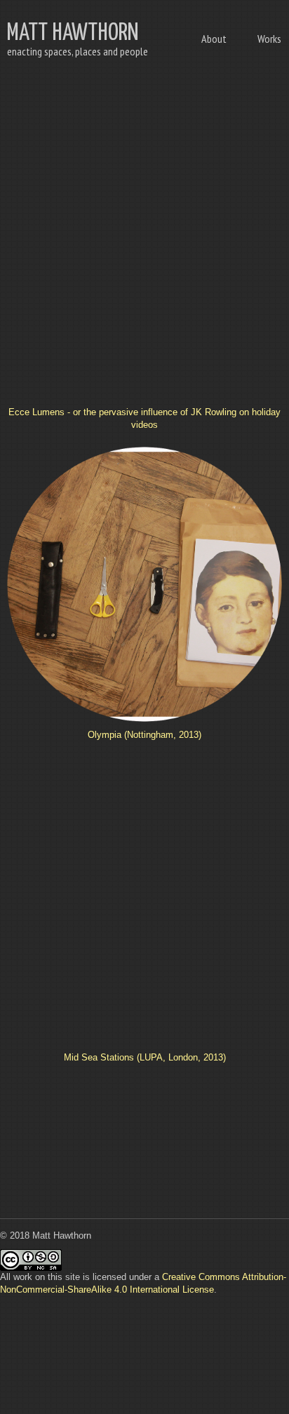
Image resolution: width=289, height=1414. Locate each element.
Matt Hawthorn (73, 33)
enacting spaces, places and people (77, 51)
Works (269, 39)
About (214, 39)
